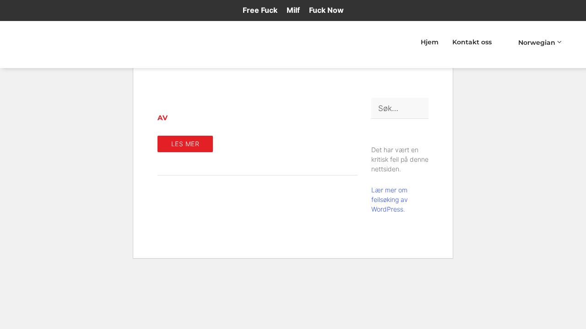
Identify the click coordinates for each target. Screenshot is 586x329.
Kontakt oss (472, 42)
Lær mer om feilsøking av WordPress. (389, 199)
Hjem (430, 42)
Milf (293, 10)
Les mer (185, 144)
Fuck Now (326, 10)
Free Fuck (260, 10)
